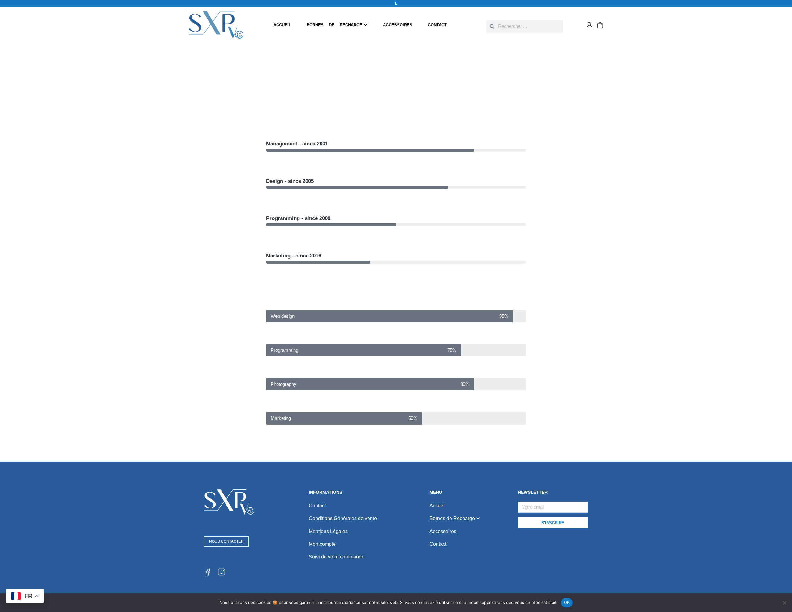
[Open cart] (600, 25)
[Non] (784, 603)
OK (567, 602)
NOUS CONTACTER (226, 541)
